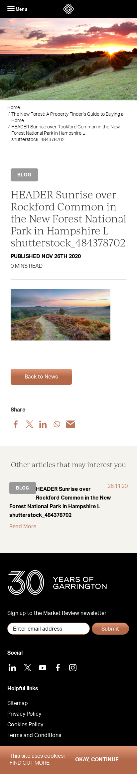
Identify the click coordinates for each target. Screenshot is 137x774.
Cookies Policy (25, 724)
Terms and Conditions (34, 735)
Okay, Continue (97, 759)
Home (13, 107)
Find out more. (30, 763)
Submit (110, 629)
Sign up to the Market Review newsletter (56, 613)
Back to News (41, 376)
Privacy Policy (24, 714)
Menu (21, 9)
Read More (22, 526)
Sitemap (17, 703)
